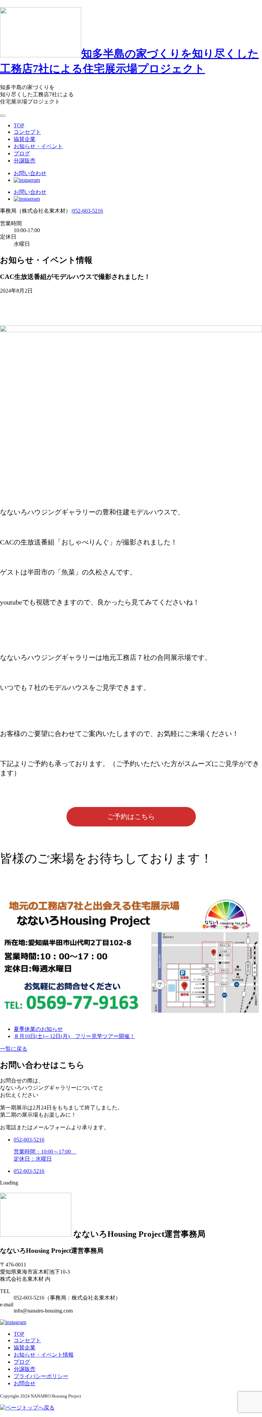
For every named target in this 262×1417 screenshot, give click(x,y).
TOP (19, 125)
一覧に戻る (13, 1049)
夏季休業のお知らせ (38, 1029)
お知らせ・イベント (38, 146)
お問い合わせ (30, 173)
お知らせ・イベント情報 (44, 1355)
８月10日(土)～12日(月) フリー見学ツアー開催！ (74, 1036)
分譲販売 (24, 161)
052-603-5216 (87, 211)
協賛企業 (24, 139)
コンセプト (27, 132)
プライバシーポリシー (41, 1376)
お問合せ (24, 1383)
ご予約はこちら (131, 816)
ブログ (22, 153)
